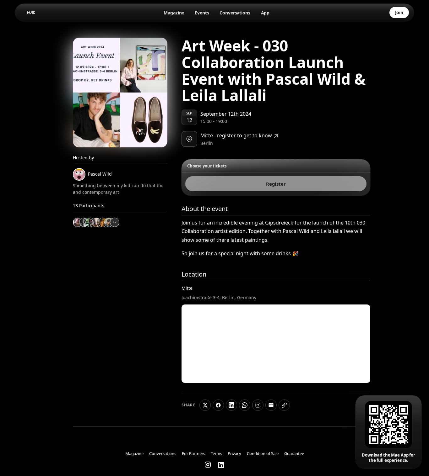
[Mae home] (31, 12)
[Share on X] (205, 405)
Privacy (234, 453)
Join (399, 12)
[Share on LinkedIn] (231, 405)
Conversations (235, 13)
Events (202, 13)
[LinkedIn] (221, 465)
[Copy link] (284, 405)
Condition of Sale (263, 453)
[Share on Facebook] (218, 405)
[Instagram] (208, 465)
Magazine (174, 13)
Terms (216, 453)
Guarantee (294, 453)
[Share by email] (271, 405)
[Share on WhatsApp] (244, 405)
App (265, 13)
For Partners (193, 453)
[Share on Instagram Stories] (257, 405)
